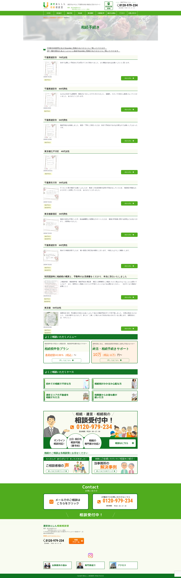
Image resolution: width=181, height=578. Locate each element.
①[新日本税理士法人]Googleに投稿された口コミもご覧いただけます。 (77, 48)
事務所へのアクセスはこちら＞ (52, 536)
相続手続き (48, 80)
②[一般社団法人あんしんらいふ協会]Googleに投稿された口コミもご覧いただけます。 (83, 51)
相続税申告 (48, 207)
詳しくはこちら (65, 360)
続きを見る (128, 78)
